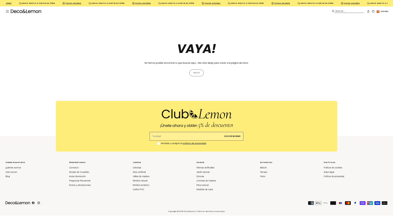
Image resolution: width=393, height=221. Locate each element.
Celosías (137, 167)
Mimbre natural (140, 180)
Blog (8, 176)
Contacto (74, 167)
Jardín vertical (203, 172)
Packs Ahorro (71, 3)
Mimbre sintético (141, 185)
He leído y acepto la (183, 143)
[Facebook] (33, 202)
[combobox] (349, 11)
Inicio (196, 73)
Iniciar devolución (77, 176)
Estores (200, 176)
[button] (7, 11)
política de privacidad (194, 143)
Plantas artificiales (205, 167)
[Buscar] (333, 11)
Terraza (263, 172)
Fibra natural (202, 185)
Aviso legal (329, 172)
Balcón (263, 167)
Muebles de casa (204, 189)
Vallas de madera (141, 176)
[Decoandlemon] (18, 202)
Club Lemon (11, 172)
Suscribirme (232, 136)
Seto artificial (139, 172)
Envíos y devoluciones (80, 185)
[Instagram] (38, 202)
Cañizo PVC (138, 189)
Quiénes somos (13, 167)
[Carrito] (373, 11)
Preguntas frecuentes (80, 180)
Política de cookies (333, 167)
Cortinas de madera (206, 180)
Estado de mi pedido (79, 172)
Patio (262, 176)
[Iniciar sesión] (368, 11)
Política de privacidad (334, 176)
